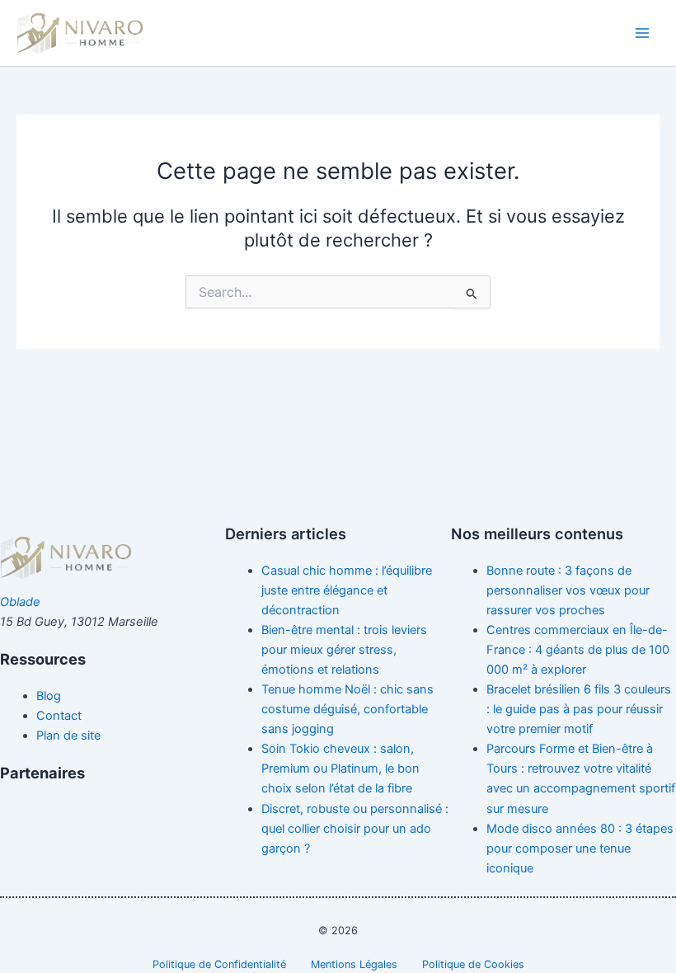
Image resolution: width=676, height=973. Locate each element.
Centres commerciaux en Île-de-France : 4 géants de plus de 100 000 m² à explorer (577, 650)
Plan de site (68, 735)
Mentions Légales (354, 964)
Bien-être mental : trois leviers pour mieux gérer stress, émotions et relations (344, 650)
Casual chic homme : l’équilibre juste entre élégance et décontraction (346, 590)
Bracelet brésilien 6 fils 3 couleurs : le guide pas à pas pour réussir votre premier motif (578, 709)
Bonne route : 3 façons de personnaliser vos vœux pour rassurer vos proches (568, 590)
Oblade (20, 602)
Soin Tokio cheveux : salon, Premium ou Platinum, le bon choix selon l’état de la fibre (340, 768)
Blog (48, 696)
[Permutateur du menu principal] (642, 33)
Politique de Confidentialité (219, 964)
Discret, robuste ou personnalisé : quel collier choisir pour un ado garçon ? (354, 828)
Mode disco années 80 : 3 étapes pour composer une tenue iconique (580, 848)
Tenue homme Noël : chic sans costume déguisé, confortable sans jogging (347, 709)
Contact (59, 715)
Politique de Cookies (473, 964)
